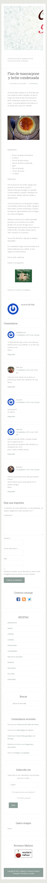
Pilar (17, 367)
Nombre (7, 538)
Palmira (11, 736)
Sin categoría (26, 290)
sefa (17, 429)
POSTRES (11, 674)
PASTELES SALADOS (15, 657)
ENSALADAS (12, 645)
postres (18, 290)
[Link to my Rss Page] (24, 599)
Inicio (10, 829)
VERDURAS (12, 679)
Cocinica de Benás (23, 10)
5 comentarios (33, 83)
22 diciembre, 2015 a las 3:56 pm (27, 470)
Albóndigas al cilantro (25, 730)
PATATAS (11, 662)
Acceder (31, 873)
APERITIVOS (12, 623)
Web (5, 559)
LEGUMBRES (12, 651)
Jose (17, 467)
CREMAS (11, 640)
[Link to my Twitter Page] (29, 599)
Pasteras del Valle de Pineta (28, 725)
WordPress (24, 873)
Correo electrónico (11, 548)
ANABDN (19, 332)
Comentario (8, 515)
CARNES (11, 634)
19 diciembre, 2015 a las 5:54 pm (27, 402)
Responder (11, 354)
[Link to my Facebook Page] (18, 599)
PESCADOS (12, 668)
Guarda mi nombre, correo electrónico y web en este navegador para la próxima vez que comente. (22, 573)
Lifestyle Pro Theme (26, 871)
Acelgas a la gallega (21, 753)
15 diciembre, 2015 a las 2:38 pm (27, 335)
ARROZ (10, 628)
